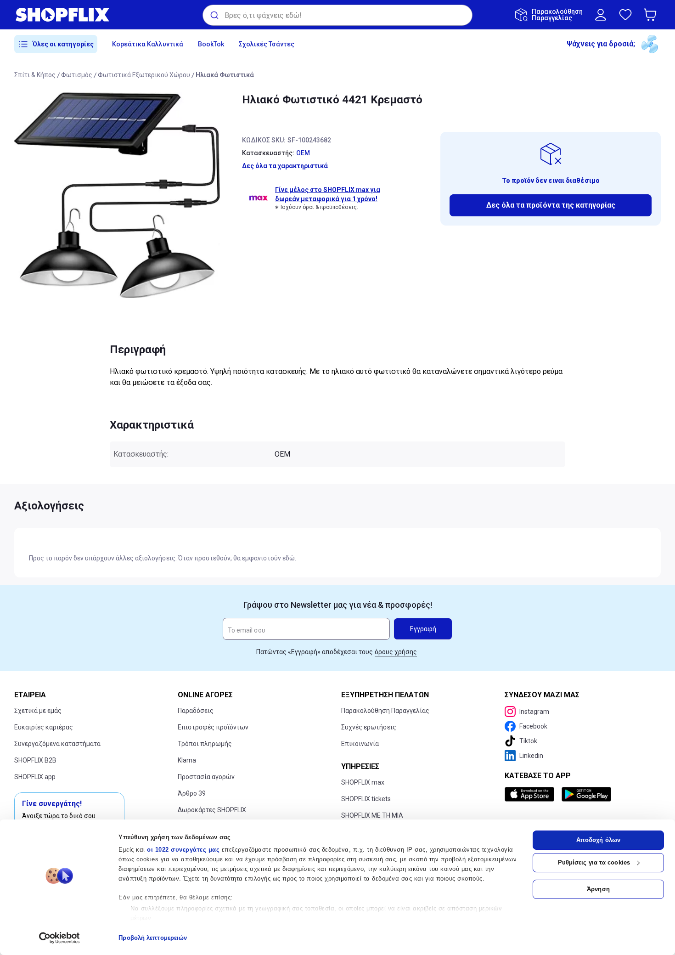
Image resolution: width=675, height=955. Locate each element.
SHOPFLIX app (35, 776)
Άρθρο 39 (192, 793)
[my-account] (601, 15)
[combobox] (337, 15)
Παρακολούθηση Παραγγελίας (385, 710)
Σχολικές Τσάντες (266, 44)
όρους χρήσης (396, 652)
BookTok (211, 44)
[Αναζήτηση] (214, 15)
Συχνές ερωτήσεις (368, 727)
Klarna (187, 760)
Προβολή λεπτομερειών (152, 937)
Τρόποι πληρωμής (205, 743)
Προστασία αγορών (206, 776)
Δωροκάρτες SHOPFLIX (212, 810)
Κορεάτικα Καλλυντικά (147, 44)
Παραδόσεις (196, 710)
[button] (652, 15)
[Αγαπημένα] (625, 15)
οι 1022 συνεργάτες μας (183, 849)
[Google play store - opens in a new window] (586, 794)
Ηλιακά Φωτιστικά (225, 75)
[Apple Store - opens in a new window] (531, 794)
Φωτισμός (76, 75)
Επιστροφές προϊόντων (213, 727)
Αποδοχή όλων (598, 839)
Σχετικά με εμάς (38, 710)
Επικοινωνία (360, 743)
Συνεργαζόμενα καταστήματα (57, 743)
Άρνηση (598, 889)
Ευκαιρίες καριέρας (43, 727)
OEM (303, 153)
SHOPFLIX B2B (35, 760)
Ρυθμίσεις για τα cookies (594, 862)
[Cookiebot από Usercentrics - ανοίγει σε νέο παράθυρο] (59, 938)
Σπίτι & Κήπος (35, 75)
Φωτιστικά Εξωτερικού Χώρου (144, 75)
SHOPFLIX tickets (366, 798)
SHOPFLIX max (362, 782)
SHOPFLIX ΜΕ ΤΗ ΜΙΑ (372, 815)
